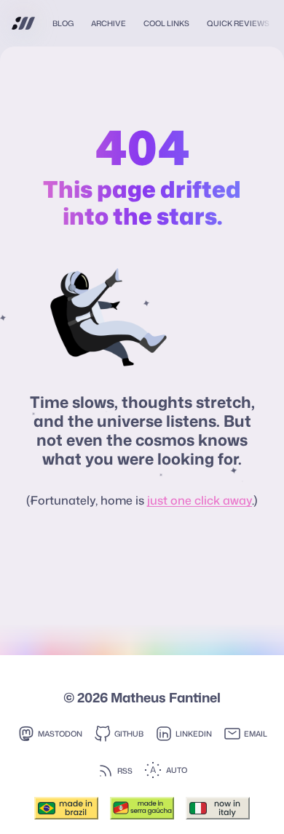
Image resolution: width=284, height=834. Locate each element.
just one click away (199, 500)
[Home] (23, 23)
